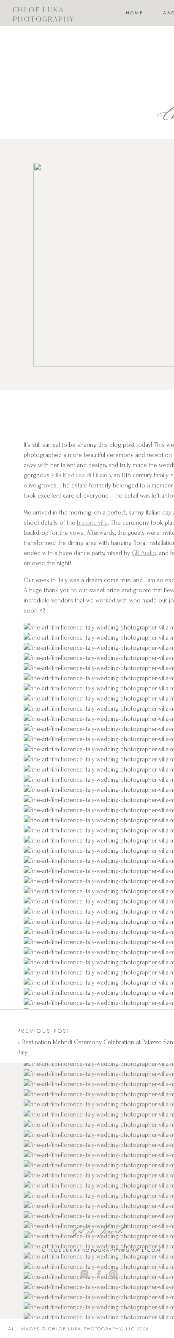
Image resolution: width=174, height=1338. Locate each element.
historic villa (92, 522)
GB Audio (144, 553)
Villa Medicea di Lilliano (81, 475)
